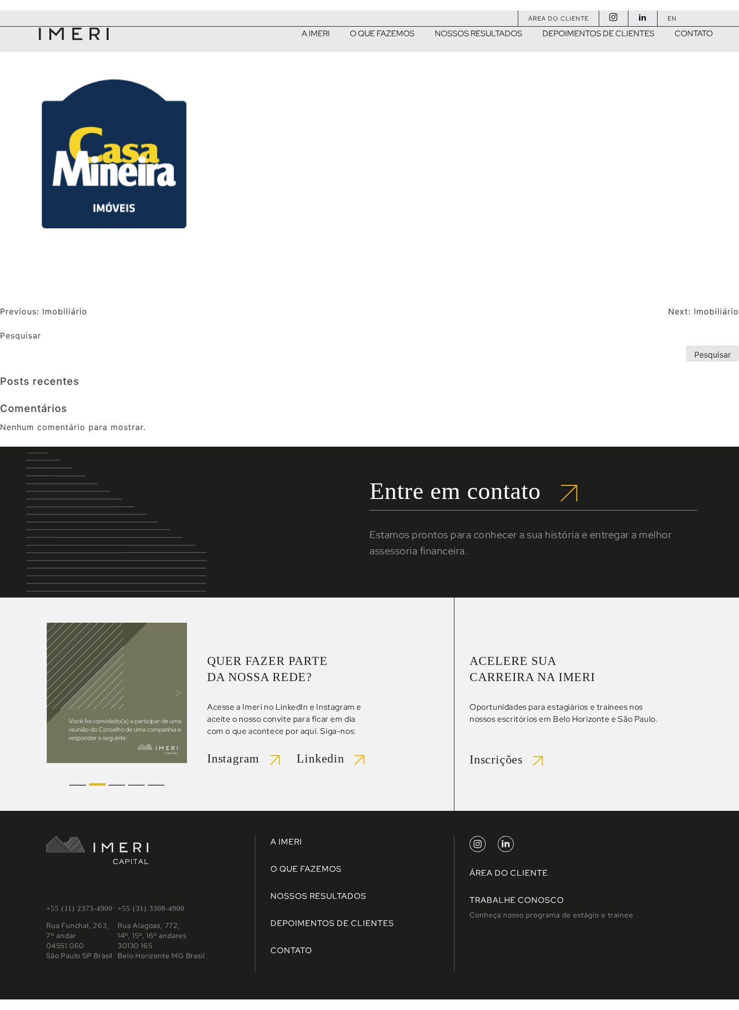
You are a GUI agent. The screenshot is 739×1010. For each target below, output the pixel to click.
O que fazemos (306, 869)
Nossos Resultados (318, 896)
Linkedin (325, 758)
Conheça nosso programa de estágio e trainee (551, 914)
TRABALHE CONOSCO (517, 900)
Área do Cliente (558, 19)
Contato (291, 950)
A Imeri (286, 841)
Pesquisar (20, 335)
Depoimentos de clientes (332, 923)
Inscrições (501, 759)
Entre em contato (465, 490)
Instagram (238, 758)
